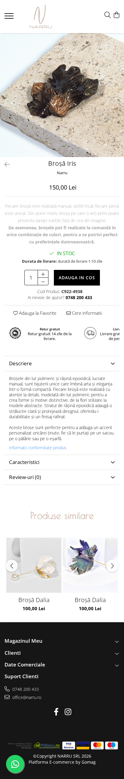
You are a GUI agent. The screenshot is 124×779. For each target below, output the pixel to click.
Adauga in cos (77, 277)
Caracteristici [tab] (24, 462)
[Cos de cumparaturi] (116, 15)
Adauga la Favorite (37, 313)
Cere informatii (86, 313)
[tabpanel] (62, 95)
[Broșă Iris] (62, 95)
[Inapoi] (4, 164)
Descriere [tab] (20, 363)
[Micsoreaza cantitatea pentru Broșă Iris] (43, 281)
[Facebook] (56, 711)
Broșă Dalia (34, 600)
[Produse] (10, 17)
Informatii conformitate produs (38, 447)
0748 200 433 (25, 689)
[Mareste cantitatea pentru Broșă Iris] (43, 274)
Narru (62, 172)
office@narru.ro (26, 697)
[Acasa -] (41, 17)
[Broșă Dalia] (33, 565)
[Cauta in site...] (107, 15)
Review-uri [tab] (25, 477)
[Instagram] (68, 711)
